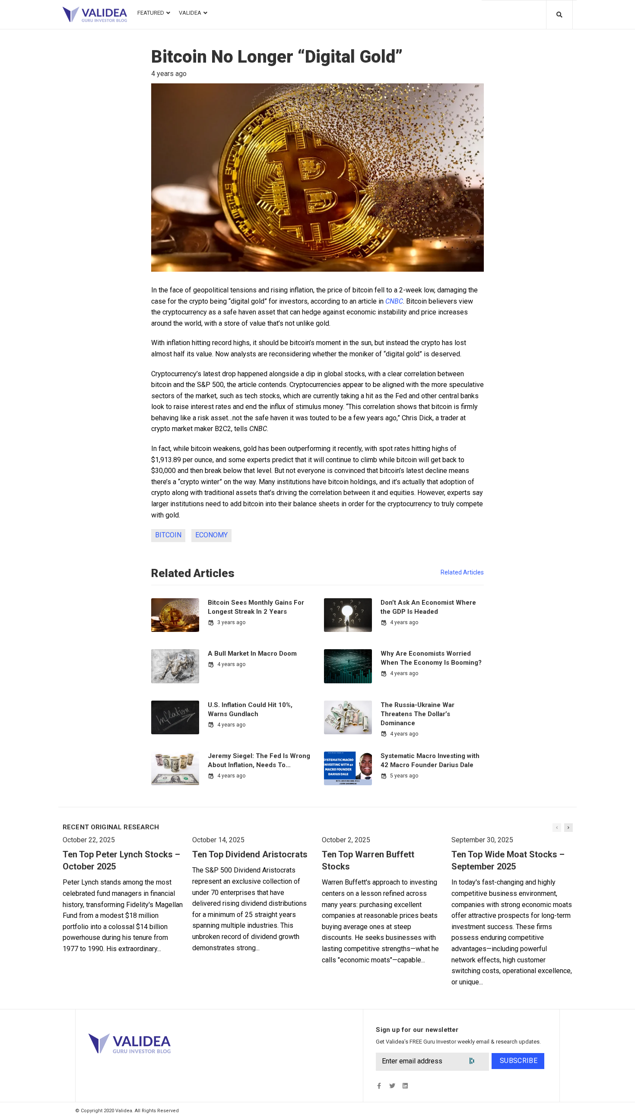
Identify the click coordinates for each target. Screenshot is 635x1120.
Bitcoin (168, 535)
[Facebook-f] (379, 1086)
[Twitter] (392, 1086)
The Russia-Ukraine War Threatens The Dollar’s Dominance (417, 714)
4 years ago (404, 622)
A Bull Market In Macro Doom (252, 653)
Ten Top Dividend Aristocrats (250, 854)
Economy (211, 535)
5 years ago (404, 776)
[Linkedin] (405, 1086)
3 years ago (231, 622)
